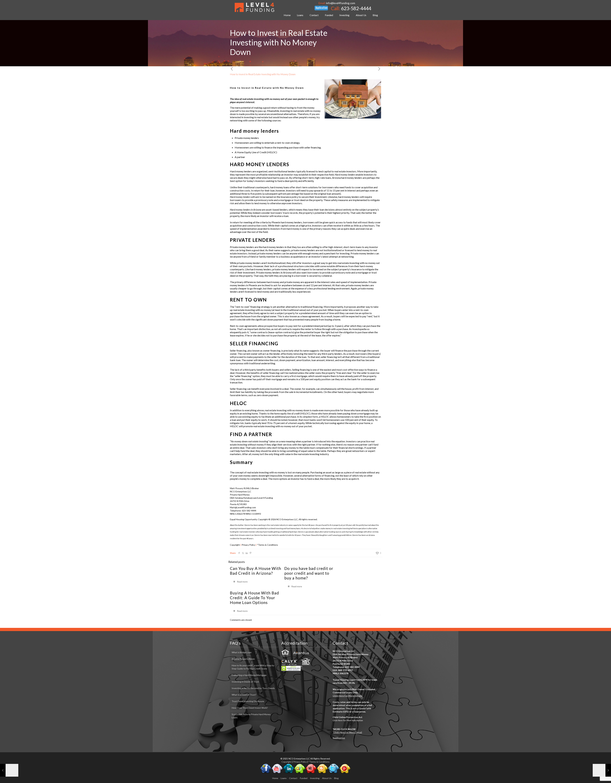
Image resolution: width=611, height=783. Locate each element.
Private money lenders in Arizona (274, 272)
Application (339, 737)
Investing (315, 778)
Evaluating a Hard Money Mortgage (249, 675)
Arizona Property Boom (243, 658)
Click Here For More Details (347, 695)
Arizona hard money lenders (347, 177)
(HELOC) (292, 413)
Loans (284, 778)
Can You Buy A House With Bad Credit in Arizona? (255, 570)
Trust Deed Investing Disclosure (248, 701)
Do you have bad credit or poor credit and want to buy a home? (308, 573)
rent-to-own (242, 306)
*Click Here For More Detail (347, 732)
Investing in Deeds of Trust (245, 681)
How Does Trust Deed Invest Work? (250, 707)
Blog (336, 778)
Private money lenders (242, 246)
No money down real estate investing (249, 441)
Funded (303, 778)
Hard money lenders (254, 131)
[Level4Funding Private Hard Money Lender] (254, 7)
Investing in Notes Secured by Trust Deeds (253, 688)
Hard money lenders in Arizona (245, 209)
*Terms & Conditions (267, 544)
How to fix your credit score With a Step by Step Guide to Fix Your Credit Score (253, 667)
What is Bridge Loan (242, 652)
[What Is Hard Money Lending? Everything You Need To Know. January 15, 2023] (602, 770)
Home (275, 778)
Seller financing (238, 350)
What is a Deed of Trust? (244, 694)
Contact (293, 778)
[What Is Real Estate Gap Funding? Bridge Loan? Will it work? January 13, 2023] (9, 770)
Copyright (235, 544)
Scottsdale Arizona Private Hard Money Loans (251, 716)
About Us (327, 778)
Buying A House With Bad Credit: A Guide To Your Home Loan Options (254, 597)
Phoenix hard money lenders (287, 222)
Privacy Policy (248, 544)
